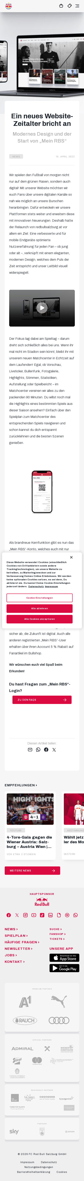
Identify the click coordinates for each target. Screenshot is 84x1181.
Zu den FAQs (27, 699)
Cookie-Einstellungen (39, 597)
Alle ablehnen (39, 608)
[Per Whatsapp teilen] (38, 749)
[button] (42, 307)
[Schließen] (71, 557)
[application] (42, 308)
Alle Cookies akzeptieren (39, 619)
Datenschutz (36, 586)
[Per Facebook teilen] (46, 749)
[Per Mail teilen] (30, 750)
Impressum (51, 586)
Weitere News (20, 870)
